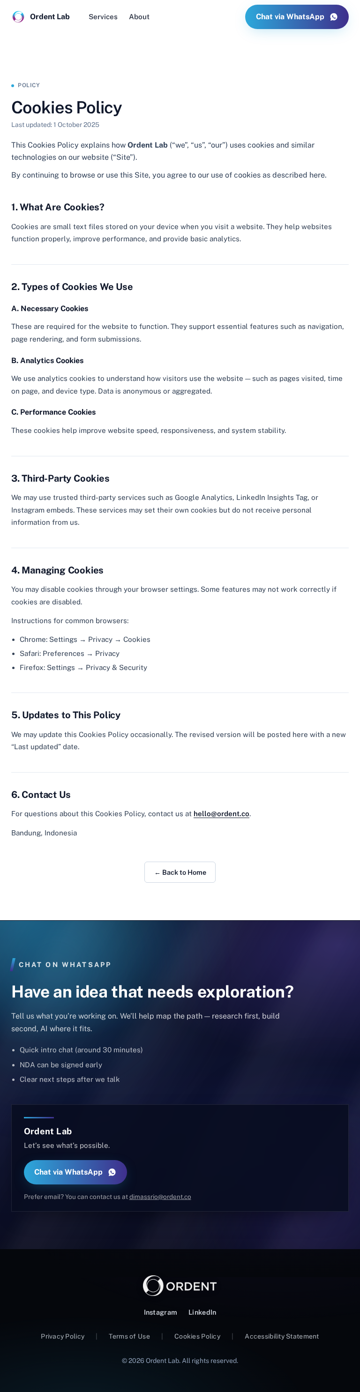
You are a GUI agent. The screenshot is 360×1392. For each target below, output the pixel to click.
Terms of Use (129, 1336)
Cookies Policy (197, 1336)
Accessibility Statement (282, 1336)
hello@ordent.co (221, 814)
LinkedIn (202, 1312)
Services (103, 17)
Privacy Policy (62, 1336)
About (139, 17)
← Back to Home (180, 872)
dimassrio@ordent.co (160, 1196)
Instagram (161, 1312)
